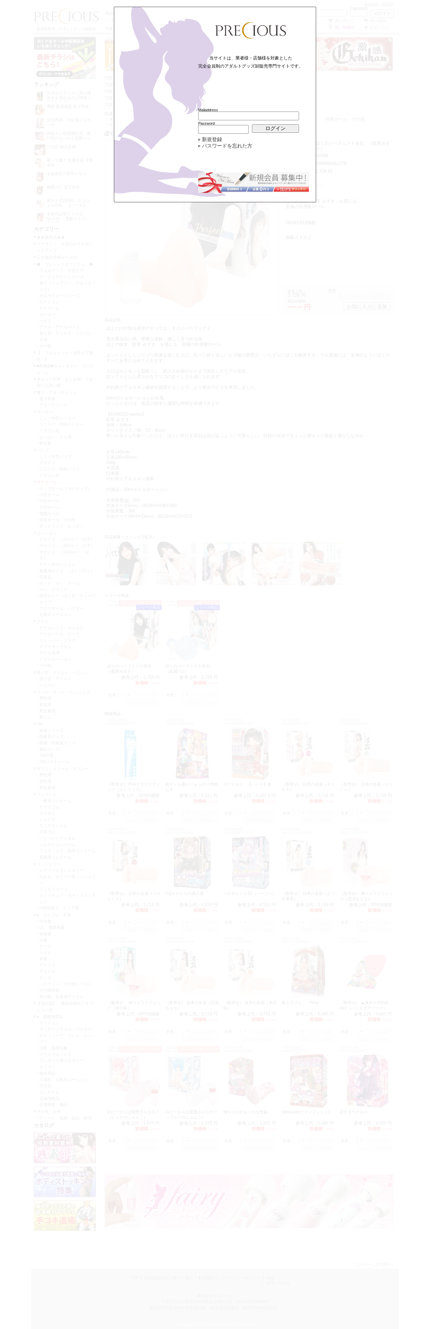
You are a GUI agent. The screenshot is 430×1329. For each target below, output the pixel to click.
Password (206, 123)
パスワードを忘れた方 (227, 146)
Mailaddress (208, 110)
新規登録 (212, 139)
